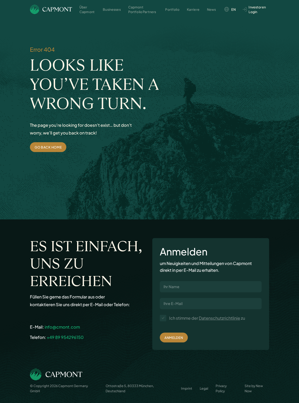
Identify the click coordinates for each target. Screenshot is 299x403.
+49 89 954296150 (65, 337)
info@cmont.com (62, 327)
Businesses (112, 9)
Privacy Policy (221, 388)
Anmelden (173, 337)
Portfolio (172, 9)
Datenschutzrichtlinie (219, 318)
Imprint (186, 388)
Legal (204, 388)
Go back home (48, 147)
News (211, 9)
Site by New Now (254, 388)
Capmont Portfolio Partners (142, 9)
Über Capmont (87, 9)
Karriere (193, 9)
